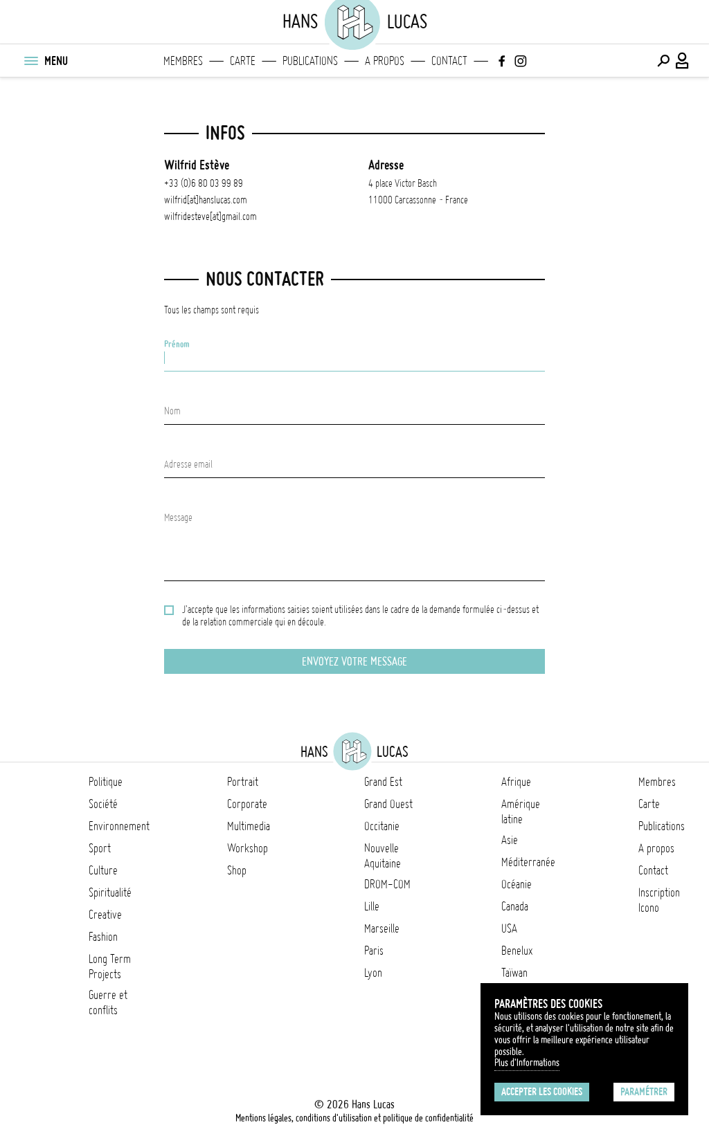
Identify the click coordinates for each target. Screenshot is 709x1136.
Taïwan (514, 973)
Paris (374, 951)
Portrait (242, 782)
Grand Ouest (388, 804)
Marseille (382, 928)
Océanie (516, 884)
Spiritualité (110, 892)
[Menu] (30, 61)
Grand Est (383, 782)
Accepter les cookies (541, 1091)
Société (103, 804)
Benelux (516, 951)
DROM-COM (387, 884)
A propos (384, 61)
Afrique (516, 782)
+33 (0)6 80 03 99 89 (203, 183)
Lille (371, 906)
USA (509, 928)
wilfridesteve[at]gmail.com (210, 216)
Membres (183, 61)
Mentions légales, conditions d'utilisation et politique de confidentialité (354, 1118)
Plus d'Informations (526, 1062)
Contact (449, 61)
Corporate (247, 804)
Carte (242, 61)
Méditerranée (528, 862)
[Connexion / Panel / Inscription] (682, 61)
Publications (310, 61)
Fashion (103, 937)
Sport (100, 848)
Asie (509, 840)
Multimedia (248, 826)
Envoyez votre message (354, 661)
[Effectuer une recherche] (663, 61)
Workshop (247, 848)
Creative (105, 915)
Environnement (119, 826)
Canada (514, 906)
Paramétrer (643, 1091)
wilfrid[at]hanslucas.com (205, 200)
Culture (103, 870)
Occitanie (382, 826)
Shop (236, 870)
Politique (106, 782)
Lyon (373, 973)
